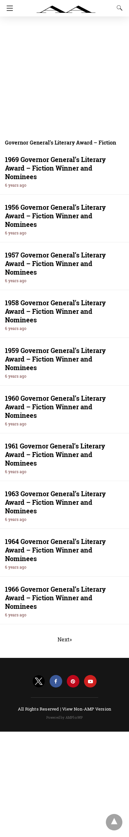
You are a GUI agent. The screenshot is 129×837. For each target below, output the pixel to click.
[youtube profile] (90, 681)
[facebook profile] (56, 681)
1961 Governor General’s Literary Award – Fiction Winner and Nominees (55, 454)
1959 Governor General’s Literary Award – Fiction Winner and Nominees (55, 359)
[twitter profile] (38, 681)
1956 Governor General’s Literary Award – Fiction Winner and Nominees (55, 216)
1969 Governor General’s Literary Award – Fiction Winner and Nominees (55, 168)
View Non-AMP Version (86, 709)
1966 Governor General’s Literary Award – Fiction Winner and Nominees (55, 597)
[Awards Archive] (66, 6)
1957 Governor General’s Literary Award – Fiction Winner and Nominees (55, 263)
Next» (65, 639)
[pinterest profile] (73, 681)
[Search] (118, 8)
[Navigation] (8, 8)
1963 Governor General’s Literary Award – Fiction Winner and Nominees (55, 502)
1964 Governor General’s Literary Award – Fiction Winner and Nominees (55, 550)
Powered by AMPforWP (64, 718)
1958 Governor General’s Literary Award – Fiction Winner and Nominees (55, 311)
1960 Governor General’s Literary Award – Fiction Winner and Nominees (55, 406)
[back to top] (114, 822)
